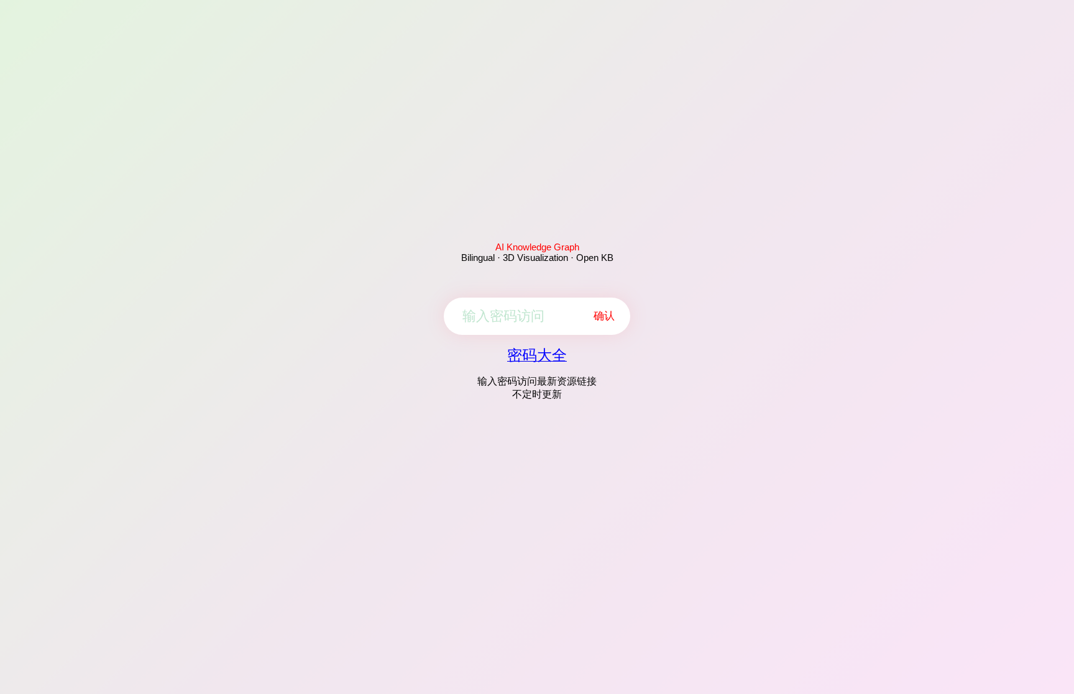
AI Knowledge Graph (537, 247)
